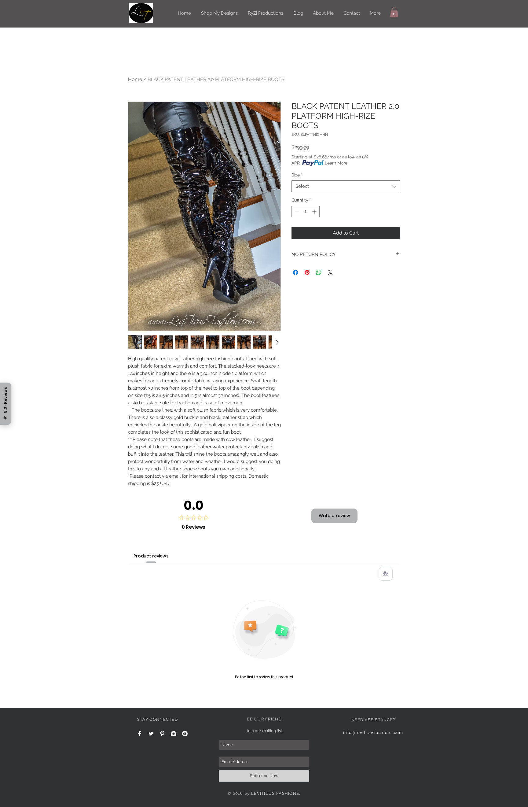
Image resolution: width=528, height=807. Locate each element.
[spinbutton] (305, 211)
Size (297, 174)
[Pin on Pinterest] (307, 272)
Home (135, 79)
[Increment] (315, 211)
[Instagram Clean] (173, 733)
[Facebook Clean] (139, 733)
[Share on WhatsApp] (318, 272)
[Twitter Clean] (151, 733)
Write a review (334, 516)
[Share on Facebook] (295, 272)
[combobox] (346, 186)
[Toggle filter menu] (386, 574)
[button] (394, 12)
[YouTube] (185, 733)
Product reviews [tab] (151, 556)
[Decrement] (296, 211)
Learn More (336, 163)
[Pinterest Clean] (162, 733)
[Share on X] (330, 272)
